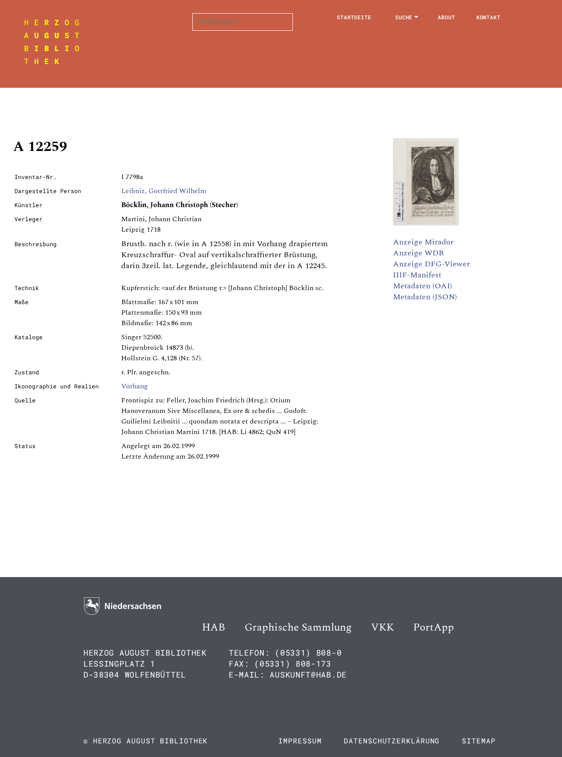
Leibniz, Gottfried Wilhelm (163, 191)
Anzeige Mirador (423, 242)
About (446, 17)
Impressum (299, 740)
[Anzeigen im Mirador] (426, 223)
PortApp (433, 627)
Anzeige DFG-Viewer (431, 264)
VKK (382, 627)
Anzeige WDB (418, 253)
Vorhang (134, 386)
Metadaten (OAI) (422, 286)
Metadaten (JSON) (425, 297)
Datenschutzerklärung (392, 740)
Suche (404, 17)
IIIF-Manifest (417, 275)
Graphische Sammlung (298, 627)
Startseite (354, 17)
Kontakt (488, 17)
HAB (213, 627)
